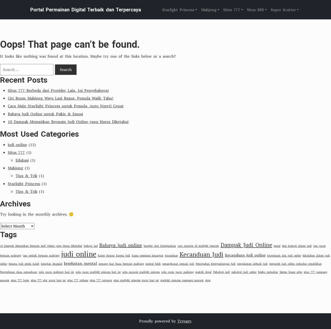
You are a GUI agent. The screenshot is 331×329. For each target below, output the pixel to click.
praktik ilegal (203, 272)
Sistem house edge (291, 272)
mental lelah (153, 264)
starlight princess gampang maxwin (182, 280)
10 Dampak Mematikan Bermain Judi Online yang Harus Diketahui (68, 121)
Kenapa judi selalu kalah (24, 264)
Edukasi (22, 160)
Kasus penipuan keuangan (147, 255)
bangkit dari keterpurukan (160, 246)
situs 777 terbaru (77, 280)
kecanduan (171, 255)
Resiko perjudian (268, 272)
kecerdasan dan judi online (284, 255)
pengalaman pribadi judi (252, 264)
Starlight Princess (24, 183)
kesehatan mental (80, 263)
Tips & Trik (26, 175)
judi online (17, 144)
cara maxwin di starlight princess (198, 246)
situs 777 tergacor (101, 280)
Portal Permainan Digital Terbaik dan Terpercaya (85, 10)
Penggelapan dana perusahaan (18, 272)
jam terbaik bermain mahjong (41, 255)
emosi (277, 246)
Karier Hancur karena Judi (114, 255)
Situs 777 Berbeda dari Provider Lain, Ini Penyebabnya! (58, 90)
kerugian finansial (51, 264)
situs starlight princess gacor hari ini (136, 280)
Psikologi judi (221, 272)
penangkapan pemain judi (178, 264)
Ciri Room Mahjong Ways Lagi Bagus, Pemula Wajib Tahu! (60, 98)
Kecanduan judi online (245, 255)
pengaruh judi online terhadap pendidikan (295, 264)
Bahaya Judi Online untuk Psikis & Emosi (45, 114)
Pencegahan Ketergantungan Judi (216, 264)
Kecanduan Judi (201, 254)
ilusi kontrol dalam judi (297, 246)
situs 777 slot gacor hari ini (48, 280)
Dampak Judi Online (246, 245)
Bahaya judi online (120, 245)
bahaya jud (91, 246)
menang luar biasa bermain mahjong (121, 264)
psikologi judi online (243, 272)
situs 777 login (20, 280)
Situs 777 (16, 152)
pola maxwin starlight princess (141, 272)
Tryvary (184, 321)
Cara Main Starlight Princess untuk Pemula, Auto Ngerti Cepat (66, 106)
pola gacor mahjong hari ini (56, 272)
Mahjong (15, 168)
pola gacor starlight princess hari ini (98, 272)
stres (207, 280)
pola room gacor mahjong (177, 272)
